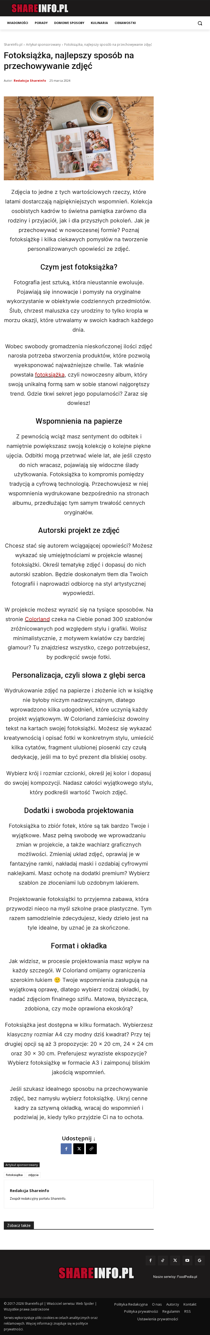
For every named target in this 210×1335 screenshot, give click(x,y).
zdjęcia (33, 1175)
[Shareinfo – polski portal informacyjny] (40, 8)
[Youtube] (187, 1260)
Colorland (37, 619)
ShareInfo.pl (13, 44)
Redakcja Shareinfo (30, 80)
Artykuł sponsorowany (43, 44)
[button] (199, 23)
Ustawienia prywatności (157, 1319)
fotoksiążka (50, 374)
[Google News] (200, 1260)
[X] (78, 1148)
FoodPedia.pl (187, 1277)
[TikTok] (163, 1260)
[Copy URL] (91, 1148)
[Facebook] (66, 1148)
